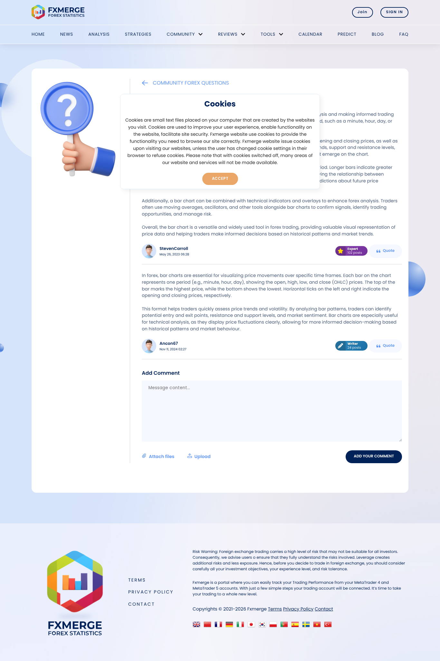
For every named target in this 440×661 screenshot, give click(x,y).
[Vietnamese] (318, 626)
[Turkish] (329, 626)
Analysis (99, 34)
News (66, 34)
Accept (220, 178)
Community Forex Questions (191, 83)
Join (363, 12)
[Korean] (263, 626)
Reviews (227, 34)
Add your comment (374, 456)
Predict (347, 34)
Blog (378, 34)
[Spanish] (296, 626)
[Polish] (274, 626)
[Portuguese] (285, 626)
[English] (198, 626)
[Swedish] (307, 626)
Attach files (179, 457)
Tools (268, 34)
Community (181, 34)
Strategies (138, 34)
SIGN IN (394, 12)
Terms (137, 580)
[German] (230, 626)
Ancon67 (168, 343)
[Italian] (241, 626)
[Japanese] (252, 626)
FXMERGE (59, 12)
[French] (220, 626)
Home (38, 34)
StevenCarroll (173, 249)
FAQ (403, 34)
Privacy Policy (151, 592)
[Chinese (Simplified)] (209, 626)
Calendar (310, 34)
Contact (141, 604)
